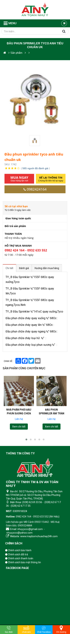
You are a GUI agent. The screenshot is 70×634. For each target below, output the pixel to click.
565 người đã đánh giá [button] (35, 168)
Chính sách (13, 543)
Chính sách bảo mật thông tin (24, 562)
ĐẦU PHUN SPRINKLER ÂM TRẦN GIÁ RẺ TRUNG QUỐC (51, 413)
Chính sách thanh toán (20, 558)
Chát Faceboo (44, 632)
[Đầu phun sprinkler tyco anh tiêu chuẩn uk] (35, 141)
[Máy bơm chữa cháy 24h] (35, 10)
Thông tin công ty (20, 453)
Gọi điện (9, 632)
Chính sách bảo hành (19, 550)
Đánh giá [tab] (24, 268)
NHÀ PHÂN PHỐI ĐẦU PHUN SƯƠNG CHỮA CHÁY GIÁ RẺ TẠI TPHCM (18, 415)
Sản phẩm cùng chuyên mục (24, 368)
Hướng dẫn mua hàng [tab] (47, 268)
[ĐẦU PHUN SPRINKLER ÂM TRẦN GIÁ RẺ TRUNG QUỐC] (51, 391)
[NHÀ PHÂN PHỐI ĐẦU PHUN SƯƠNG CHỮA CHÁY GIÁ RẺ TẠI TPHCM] (19, 391)
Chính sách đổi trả (17, 554)
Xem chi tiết (18, 426)
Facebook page (17, 568)
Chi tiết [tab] (9, 268)
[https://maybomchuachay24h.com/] (4, 52)
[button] (26, 439)
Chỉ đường (61, 632)
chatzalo (26, 632)
